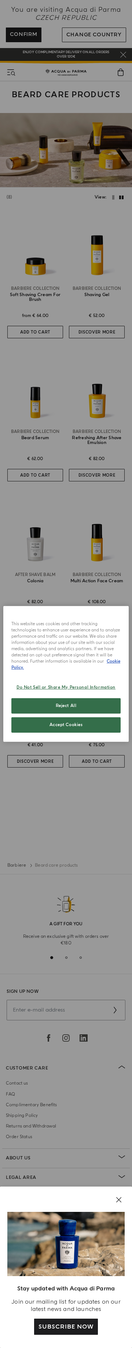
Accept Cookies (66, 725)
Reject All (66, 705)
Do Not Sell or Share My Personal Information (65, 687)
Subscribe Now (65, 1326)
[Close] (118, 1199)
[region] (66, 674)
